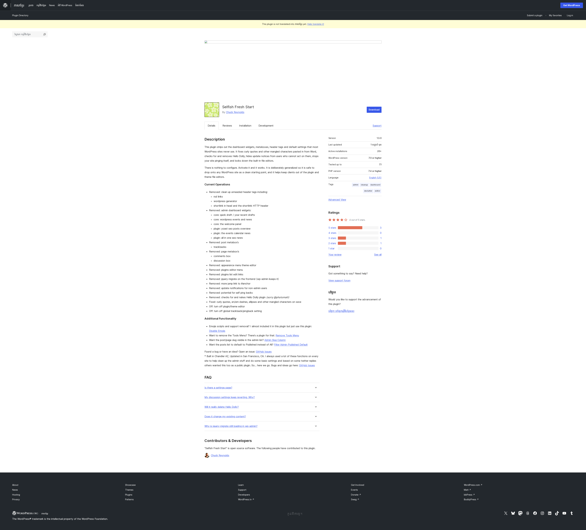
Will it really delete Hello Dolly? (221, 406)
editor (377, 191)
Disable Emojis (217, 330)
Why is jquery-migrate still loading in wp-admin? (230, 426)
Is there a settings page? (218, 387)
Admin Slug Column (275, 340)
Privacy (16, 499)
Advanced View (337, 199)
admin (355, 185)
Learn (241, 485)
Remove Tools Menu (287, 335)
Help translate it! (315, 24)
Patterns (129, 499)
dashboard (375, 185)
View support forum (339, 280)
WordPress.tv (246, 499)
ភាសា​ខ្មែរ (44, 513)
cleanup (364, 185)
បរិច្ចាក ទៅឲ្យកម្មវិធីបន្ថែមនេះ (341, 311)
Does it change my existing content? (225, 416)
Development (266, 125)
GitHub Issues (264, 351)
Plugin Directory (20, 15)
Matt (467, 489)
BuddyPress (471, 499)
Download (374, 109)
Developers (244, 494)
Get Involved (357, 485)
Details (211, 125)
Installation (245, 125)
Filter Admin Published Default (291, 344)
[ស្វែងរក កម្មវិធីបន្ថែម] (45, 34)
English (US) (375, 177)
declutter (368, 191)
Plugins (128, 494)
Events (354, 489)
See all (378, 254)
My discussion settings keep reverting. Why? (229, 397)
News (15, 489)
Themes (129, 489)
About (15, 485)
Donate (356, 494)
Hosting (16, 494)
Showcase (130, 485)
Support (377, 125)
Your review (335, 254)
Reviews (227, 125)
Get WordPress (571, 5)
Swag (355, 499)
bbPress (469, 494)
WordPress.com (473, 485)
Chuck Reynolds (235, 112)
